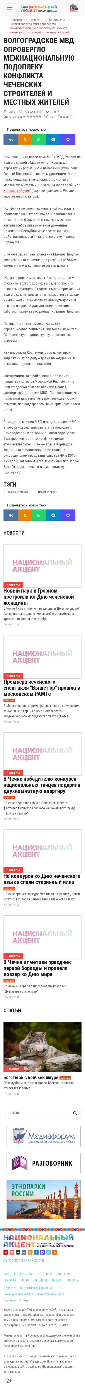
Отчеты (24, 1300)
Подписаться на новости (25, 1260)
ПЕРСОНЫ (9, 1280)
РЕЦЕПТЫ (40, 1280)
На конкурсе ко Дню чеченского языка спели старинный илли (41, 879)
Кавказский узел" (17, 190)
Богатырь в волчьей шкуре (30, 1077)
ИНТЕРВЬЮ (45, 1274)
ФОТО (25, 1280)
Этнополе (14, 1069)
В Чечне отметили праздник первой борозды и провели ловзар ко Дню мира (37, 968)
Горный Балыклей (18, 491)
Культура (13, 584)
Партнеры (9, 1300)
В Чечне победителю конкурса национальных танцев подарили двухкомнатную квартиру (41, 785)
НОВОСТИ (72, 1280)
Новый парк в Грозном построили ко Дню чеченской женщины (38, 597)
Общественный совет (50, 1294)
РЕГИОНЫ (26, 1274)
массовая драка (47, 491)
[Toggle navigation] (10, 7)
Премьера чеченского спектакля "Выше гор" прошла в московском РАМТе (41, 688)
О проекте (9, 1288)
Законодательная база (18, 1294)
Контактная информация (36, 1288)
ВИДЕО (56, 1280)
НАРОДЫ (9, 1274)
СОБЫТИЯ (63, 1274)
